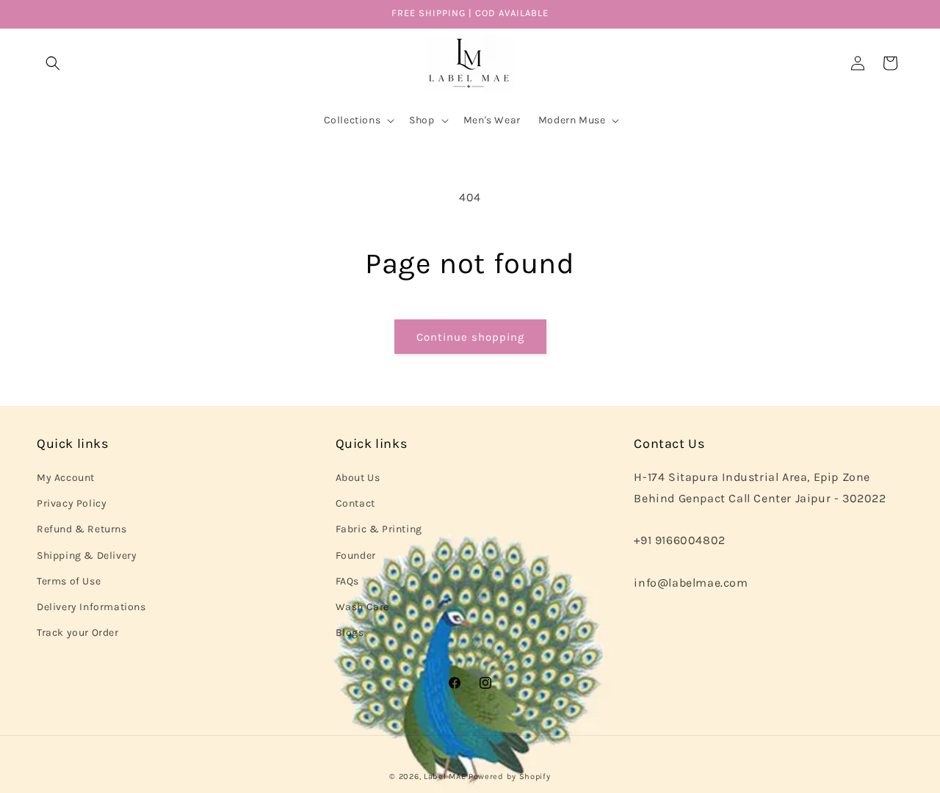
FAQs (347, 581)
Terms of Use (69, 581)
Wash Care (362, 607)
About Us (358, 477)
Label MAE (445, 776)
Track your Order (78, 632)
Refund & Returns (82, 529)
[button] (53, 63)
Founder (356, 555)
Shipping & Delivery (87, 555)
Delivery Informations (91, 607)
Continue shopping (470, 337)
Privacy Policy (71, 503)
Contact (355, 503)
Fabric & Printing (379, 529)
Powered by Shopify (510, 776)
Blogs (350, 632)
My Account (66, 477)
